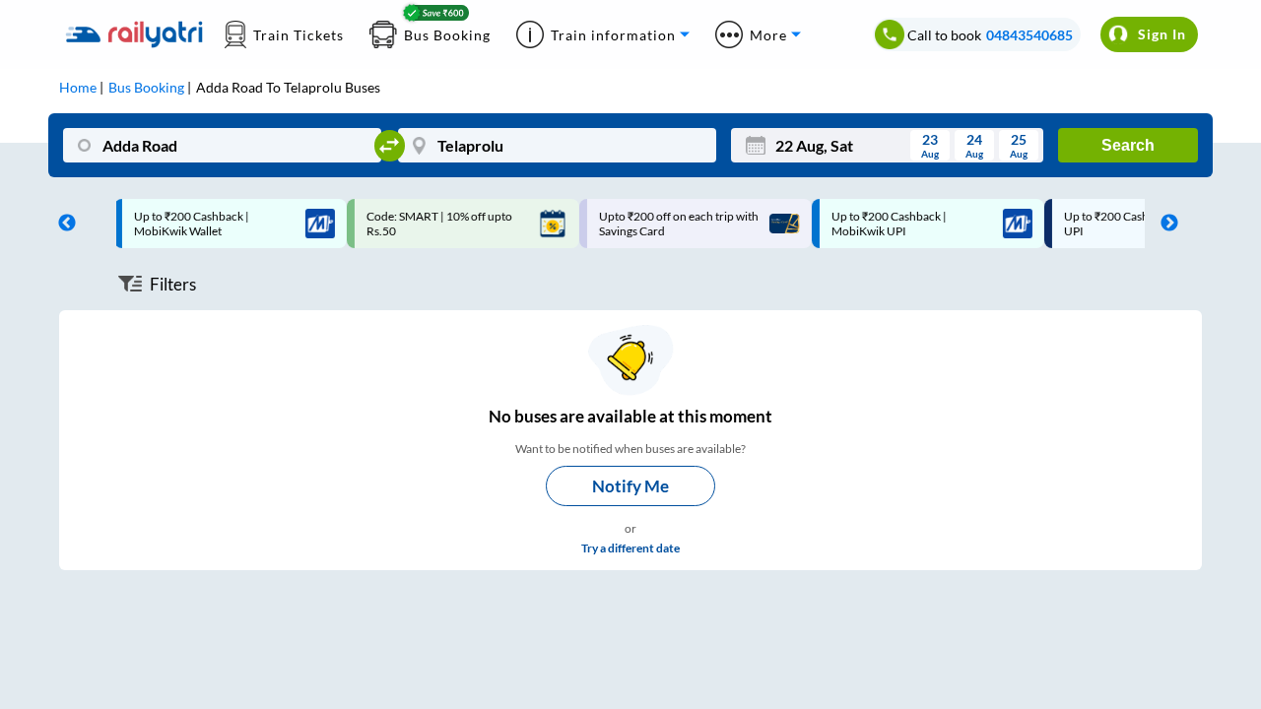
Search (1128, 145)
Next (1164, 223)
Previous (62, 223)
